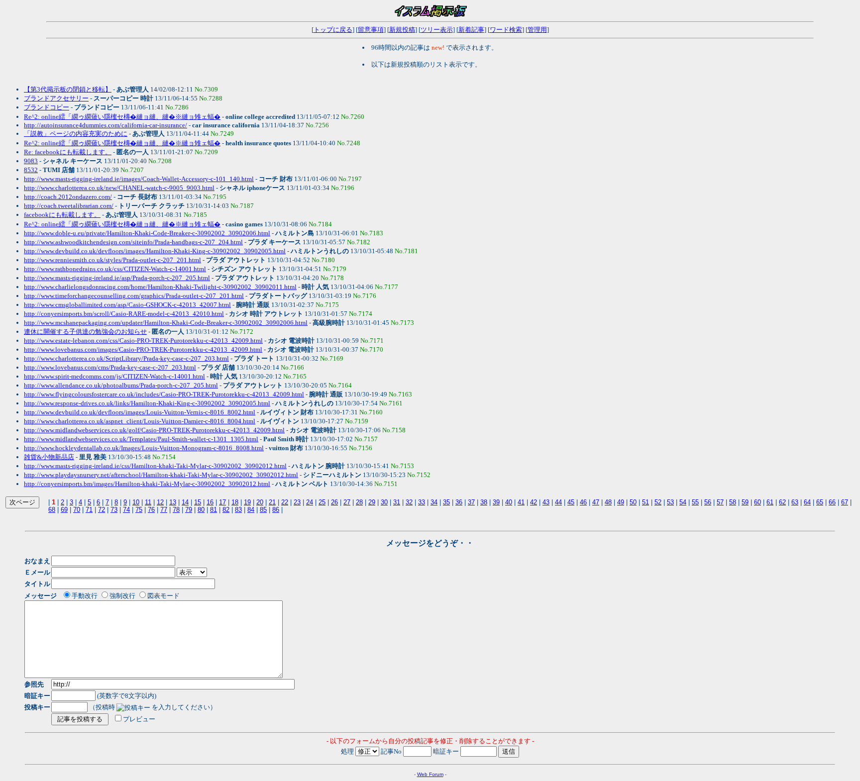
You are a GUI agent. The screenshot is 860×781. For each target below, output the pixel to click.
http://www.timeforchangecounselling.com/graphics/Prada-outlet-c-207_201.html (134, 295)
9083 (31, 161)
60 (757, 502)
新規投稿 (402, 29)
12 (160, 502)
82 (225, 509)
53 (670, 502)
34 (433, 502)
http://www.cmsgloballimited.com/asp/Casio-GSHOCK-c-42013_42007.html (127, 304)
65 (819, 502)
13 (172, 502)
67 (844, 502)
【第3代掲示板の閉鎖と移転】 (67, 89)
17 (222, 502)
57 (720, 502)
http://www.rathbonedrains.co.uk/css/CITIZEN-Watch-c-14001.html (115, 269)
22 (284, 502)
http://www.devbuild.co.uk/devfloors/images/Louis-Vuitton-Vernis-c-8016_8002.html (139, 412)
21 (272, 502)
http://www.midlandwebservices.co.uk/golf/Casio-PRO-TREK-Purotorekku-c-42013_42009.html (154, 430)
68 (51, 509)
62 (782, 502)
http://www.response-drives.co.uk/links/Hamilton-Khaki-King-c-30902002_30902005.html (147, 403)
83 (238, 509)
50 (633, 502)
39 (496, 502)
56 (707, 502)
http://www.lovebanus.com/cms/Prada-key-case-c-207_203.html (110, 367)
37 (471, 502)
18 (234, 502)
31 (396, 502)
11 (148, 502)
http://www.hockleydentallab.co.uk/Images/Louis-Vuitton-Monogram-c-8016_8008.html (144, 448)
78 (176, 509)
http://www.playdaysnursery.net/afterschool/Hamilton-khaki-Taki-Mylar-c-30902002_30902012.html (161, 475)
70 (76, 509)
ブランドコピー (46, 107)
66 (832, 502)
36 (458, 502)
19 (247, 502)
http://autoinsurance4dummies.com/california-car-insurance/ (105, 125)
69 (64, 509)
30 (384, 502)
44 (558, 502)
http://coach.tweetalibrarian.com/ (68, 205)
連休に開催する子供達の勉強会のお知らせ (85, 331)
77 (163, 509)
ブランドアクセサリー (56, 98)
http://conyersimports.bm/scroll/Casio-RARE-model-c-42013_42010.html (124, 313)
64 (807, 502)
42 (533, 502)
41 (521, 502)
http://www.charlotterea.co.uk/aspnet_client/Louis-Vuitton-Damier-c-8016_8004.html (139, 421)
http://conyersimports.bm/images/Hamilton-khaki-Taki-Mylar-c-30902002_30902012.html (147, 484)
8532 (31, 170)
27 (346, 502)
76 (151, 509)
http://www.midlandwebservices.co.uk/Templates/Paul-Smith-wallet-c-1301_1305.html (141, 439)
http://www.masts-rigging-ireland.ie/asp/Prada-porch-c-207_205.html (117, 278)
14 (185, 502)
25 (322, 502)
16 (210, 502)
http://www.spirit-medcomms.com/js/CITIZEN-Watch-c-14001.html (114, 376)
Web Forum (430, 774)
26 (334, 502)
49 (620, 502)
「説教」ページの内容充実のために (75, 133)
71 (89, 509)
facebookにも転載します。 (62, 214)
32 (409, 502)
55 (695, 502)
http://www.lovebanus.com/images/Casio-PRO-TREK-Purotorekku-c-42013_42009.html (143, 349)
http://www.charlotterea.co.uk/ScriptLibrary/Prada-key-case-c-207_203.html (126, 358)
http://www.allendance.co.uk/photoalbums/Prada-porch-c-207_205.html (121, 385)
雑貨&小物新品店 (49, 457)
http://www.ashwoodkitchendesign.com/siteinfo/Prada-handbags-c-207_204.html (133, 242)
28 (359, 502)
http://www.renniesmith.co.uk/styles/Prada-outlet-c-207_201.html (112, 260)
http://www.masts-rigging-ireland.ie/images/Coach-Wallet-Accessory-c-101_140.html (139, 179)
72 (101, 509)
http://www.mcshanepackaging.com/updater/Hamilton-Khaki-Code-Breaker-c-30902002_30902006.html (166, 322)
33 (421, 502)
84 (250, 509)
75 (138, 509)
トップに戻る (333, 29)
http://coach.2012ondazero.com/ (68, 196)
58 (732, 502)
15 (197, 502)
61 (769, 502)
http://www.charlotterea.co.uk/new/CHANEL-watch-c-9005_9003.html (119, 188)
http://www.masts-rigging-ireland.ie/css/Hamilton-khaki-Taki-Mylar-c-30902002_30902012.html (155, 466)
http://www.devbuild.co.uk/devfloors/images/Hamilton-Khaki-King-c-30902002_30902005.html (155, 251)
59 (745, 502)
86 (275, 509)
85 (263, 509)
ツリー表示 (437, 29)
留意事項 (371, 29)
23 (297, 502)
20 (259, 502)
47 (595, 502)
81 (213, 509)
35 (446, 502)
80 (201, 509)
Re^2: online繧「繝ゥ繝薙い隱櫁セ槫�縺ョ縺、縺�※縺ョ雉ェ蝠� (122, 116)
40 (508, 502)
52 (657, 502)
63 (794, 502)
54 (682, 502)
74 (126, 509)
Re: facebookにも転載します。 (67, 152)
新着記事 (471, 29)
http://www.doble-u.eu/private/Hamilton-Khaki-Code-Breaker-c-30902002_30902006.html (147, 233)
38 (483, 502)
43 (545, 502)
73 (113, 509)
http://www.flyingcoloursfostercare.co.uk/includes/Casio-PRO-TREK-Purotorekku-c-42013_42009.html (164, 394)
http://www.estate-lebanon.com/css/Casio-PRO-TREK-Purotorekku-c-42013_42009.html (143, 340)
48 (608, 502)
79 (188, 509)
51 (645, 502)
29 (371, 502)
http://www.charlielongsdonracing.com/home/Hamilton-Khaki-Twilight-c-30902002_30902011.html (160, 287)
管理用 (537, 29)
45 (570, 502)
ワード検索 (506, 29)
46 (583, 502)
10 (135, 502)
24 (309, 502)
